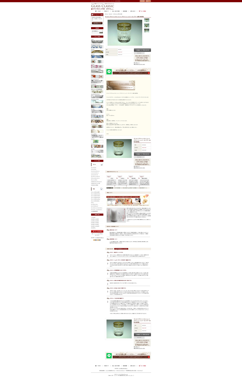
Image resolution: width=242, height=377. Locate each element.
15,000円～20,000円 (95, 220)
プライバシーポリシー (120, 370)
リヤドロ (92, 128)
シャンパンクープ (94, 174)
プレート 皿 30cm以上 (95, 200)
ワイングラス (93, 169)
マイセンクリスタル (95, 99)
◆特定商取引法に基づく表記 (139, 64)
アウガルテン (93, 84)
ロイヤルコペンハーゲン (95, 44)
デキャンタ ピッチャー (95, 178)
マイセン (92, 64)
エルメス (92, 138)
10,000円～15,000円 (95, 219)
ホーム (106, 13)
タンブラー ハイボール (95, 176)
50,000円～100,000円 (95, 226)
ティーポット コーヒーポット (96, 207)
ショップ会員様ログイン (110, 370)
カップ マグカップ (94, 206)
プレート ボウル (94, 179)
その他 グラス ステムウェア (96, 181)
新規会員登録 (101, 370)
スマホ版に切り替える (99, 237)
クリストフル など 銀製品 (96, 69)
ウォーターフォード (95, 79)
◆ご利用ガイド (137, 62)
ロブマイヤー (93, 114)
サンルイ (92, 49)
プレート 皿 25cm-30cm (95, 199)
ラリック (92, 54)
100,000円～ (93, 227)
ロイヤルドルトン (94, 143)
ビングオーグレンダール (95, 104)
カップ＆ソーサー (94, 204)
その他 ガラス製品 (94, 185)
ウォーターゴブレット (95, 171)
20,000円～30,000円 (95, 222)
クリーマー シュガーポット (96, 209)
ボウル (92, 202)
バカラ (92, 39)
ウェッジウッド (94, 59)
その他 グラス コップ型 (95, 183)
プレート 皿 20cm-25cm (95, 197)
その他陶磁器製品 (94, 211)
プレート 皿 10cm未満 (95, 192)
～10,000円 (93, 217)
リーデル (92, 148)
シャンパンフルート (95, 172)
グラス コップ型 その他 (117, 13)
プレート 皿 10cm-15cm (95, 193)
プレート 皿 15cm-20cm (95, 195)
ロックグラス (93, 167)
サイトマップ (139, 370)
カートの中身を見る (97, 231)
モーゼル (92, 109)
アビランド (93, 153)
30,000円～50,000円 (95, 224)
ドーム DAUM (93, 133)
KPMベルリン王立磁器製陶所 (96, 89)
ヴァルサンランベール (95, 94)
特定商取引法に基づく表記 (131, 370)
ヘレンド (92, 74)
